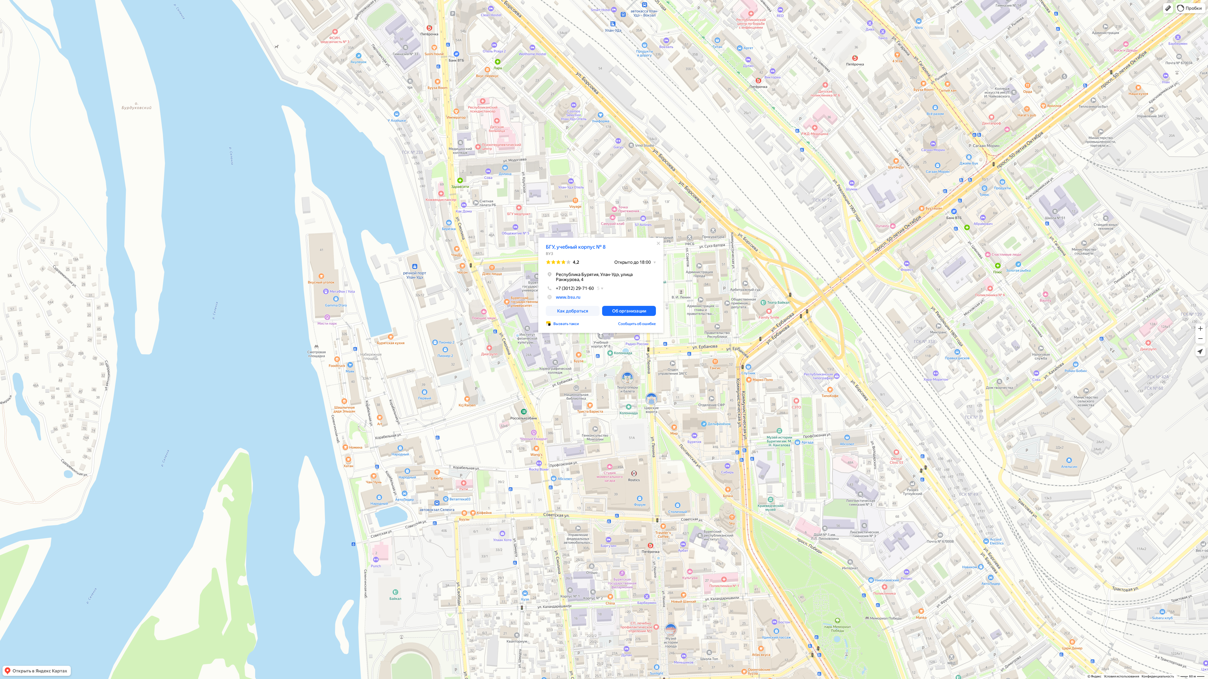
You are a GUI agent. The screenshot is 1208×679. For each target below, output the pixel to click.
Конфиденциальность (1158, 676)
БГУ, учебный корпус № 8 (576, 247)
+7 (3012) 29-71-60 (575, 288)
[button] (1168, 8)
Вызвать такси (566, 324)
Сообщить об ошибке (637, 324)
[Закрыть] (658, 243)
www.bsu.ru (568, 297)
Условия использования (1121, 676)
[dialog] (600, 285)
